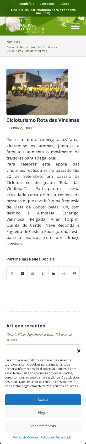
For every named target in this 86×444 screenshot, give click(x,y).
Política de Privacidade (56, 437)
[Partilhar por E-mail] (74, 273)
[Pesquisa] (61, 26)
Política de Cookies (25, 437)
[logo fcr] (35, 26)
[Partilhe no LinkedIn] (53, 273)
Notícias (13, 42)
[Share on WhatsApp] (33, 273)
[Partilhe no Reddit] (64, 273)
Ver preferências (43, 426)
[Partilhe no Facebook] (12, 273)
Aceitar (43, 399)
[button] (78, 351)
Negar (43, 413)
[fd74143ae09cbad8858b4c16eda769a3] (37, 92)
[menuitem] (27, 3)
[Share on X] (22, 273)
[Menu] (73, 26)
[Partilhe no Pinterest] (43, 273)
